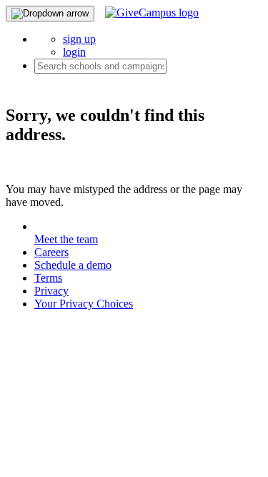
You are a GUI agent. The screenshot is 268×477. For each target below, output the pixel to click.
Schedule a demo (72, 265)
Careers (51, 252)
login (74, 52)
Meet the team (66, 239)
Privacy (51, 291)
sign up (79, 39)
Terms (48, 278)
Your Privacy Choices (83, 303)
